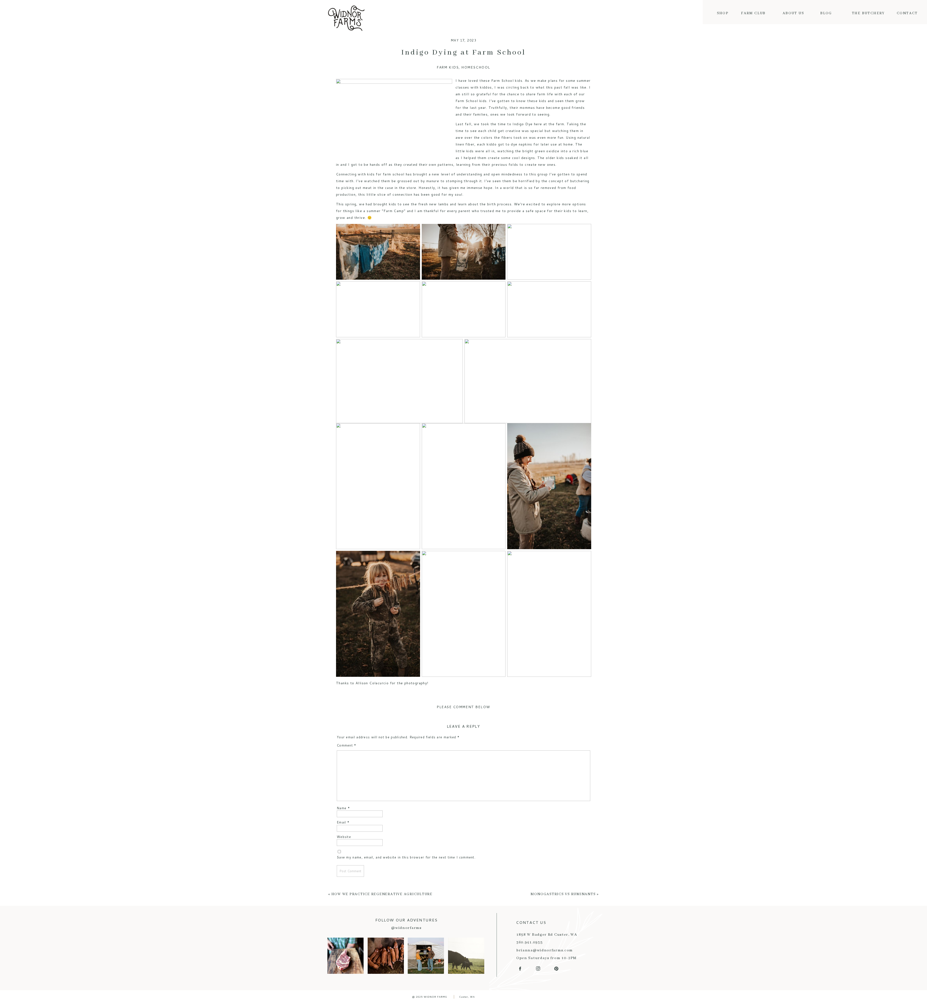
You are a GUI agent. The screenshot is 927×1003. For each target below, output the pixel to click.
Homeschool (475, 67)
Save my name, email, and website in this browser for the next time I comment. (406, 857)
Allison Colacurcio (372, 683)
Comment (346, 745)
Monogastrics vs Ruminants (563, 894)
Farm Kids (448, 67)
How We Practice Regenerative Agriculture (382, 894)
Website (344, 837)
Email (343, 822)
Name (343, 808)
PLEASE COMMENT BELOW (463, 707)
